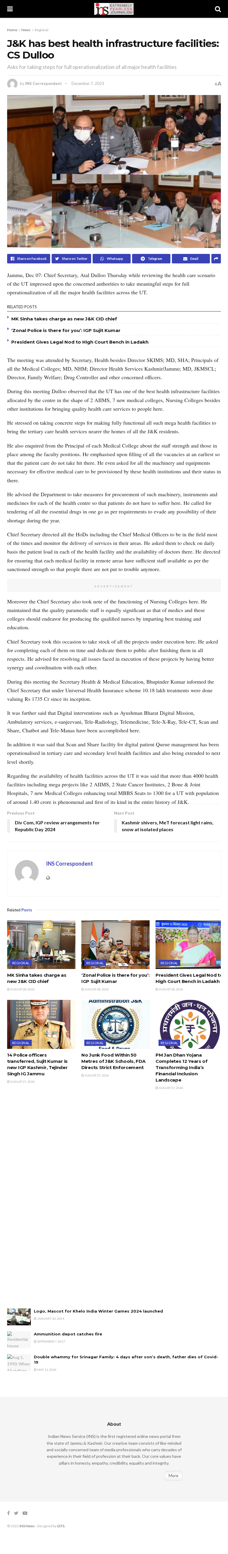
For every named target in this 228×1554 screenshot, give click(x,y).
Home (12, 30)
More (173, 1475)
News (26, 30)
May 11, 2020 (46, 1369)
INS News (27, 1526)
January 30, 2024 (50, 1318)
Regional (41, 30)
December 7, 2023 (88, 83)
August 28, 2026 (22, 989)
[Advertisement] (51, 1205)
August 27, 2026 (22, 1081)
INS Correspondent (43, 83)
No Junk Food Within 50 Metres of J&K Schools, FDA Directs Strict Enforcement (113, 1061)
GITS (60, 1526)
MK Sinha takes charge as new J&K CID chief (64, 319)
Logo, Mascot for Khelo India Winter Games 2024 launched (98, 1311)
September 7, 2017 (51, 1341)
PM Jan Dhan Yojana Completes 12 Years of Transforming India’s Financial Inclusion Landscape (182, 1067)
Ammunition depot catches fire (68, 1334)
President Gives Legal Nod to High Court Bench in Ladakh (79, 342)
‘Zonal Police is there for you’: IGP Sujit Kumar (66, 330)
